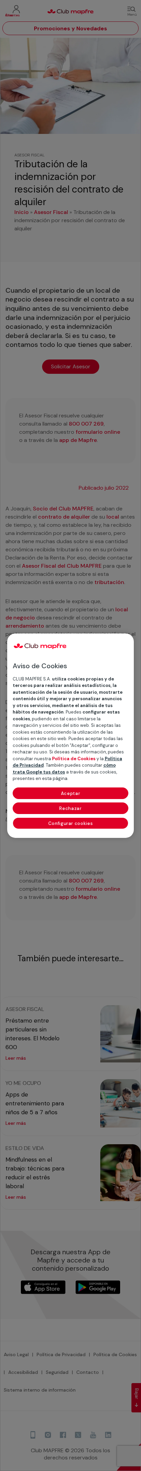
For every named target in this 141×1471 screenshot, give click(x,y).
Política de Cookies (73, 759)
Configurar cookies (70, 823)
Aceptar (70, 793)
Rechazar (70, 808)
